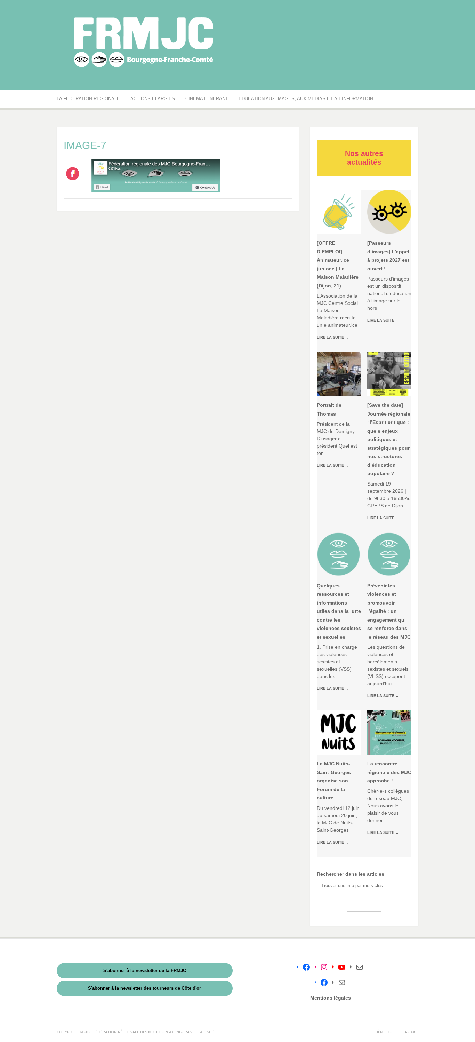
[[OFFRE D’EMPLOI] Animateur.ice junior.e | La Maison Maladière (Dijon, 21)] (339, 212)
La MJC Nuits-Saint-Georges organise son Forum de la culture (334, 780)
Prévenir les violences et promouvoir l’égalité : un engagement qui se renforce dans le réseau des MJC (389, 611)
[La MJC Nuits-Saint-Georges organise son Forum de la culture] (339, 732)
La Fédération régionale (88, 98)
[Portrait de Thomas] (339, 374)
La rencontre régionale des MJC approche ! (389, 772)
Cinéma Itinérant (206, 98)
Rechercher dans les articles (350, 874)
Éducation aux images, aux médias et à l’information (306, 98)
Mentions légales (330, 998)
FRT (414, 1031)
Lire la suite (333, 337)
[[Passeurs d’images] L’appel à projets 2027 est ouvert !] (389, 212)
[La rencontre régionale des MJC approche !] (389, 732)
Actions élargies (152, 98)
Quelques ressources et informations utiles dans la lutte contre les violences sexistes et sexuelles (339, 611)
